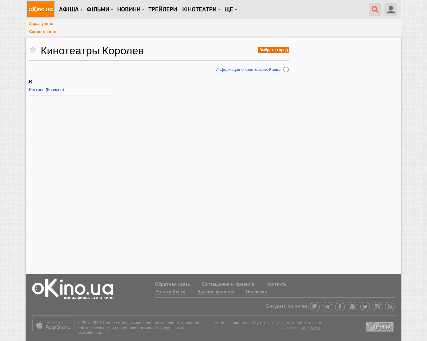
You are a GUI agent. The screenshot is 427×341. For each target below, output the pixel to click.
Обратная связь (172, 284)
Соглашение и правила (228, 284)
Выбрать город (273, 50)
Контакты (277, 284)
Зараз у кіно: (42, 23)
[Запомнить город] (33, 50)
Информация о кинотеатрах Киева (248, 69)
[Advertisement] (159, 185)
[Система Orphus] (380, 326)
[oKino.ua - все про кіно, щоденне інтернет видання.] (42, 9)
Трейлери (162, 10)
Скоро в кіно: (42, 31)
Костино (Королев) (46, 90)
